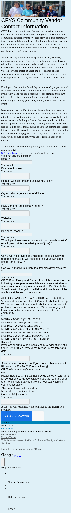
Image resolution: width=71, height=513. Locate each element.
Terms (12, 437)
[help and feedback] (3, 462)
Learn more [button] (50, 153)
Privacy (5, 437)
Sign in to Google (10, 153)
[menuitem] (39, 478)
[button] (35, 422)
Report (38, 449)
